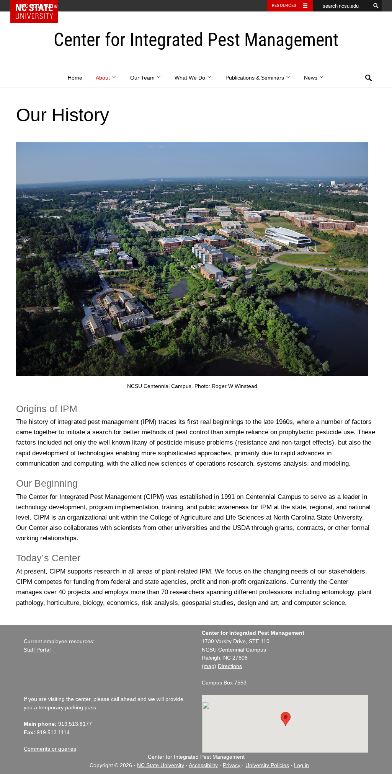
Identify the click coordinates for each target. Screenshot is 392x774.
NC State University (160, 765)
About (103, 78)
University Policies (267, 765)
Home (75, 78)
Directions (230, 666)
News (311, 78)
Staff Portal (37, 650)
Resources (284, 5)
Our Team (143, 78)
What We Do (191, 78)
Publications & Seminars (255, 78)
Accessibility (203, 765)
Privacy (231, 765)
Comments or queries (50, 749)
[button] (286, 719)
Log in (301, 765)
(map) (209, 666)
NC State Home (39, 6)
